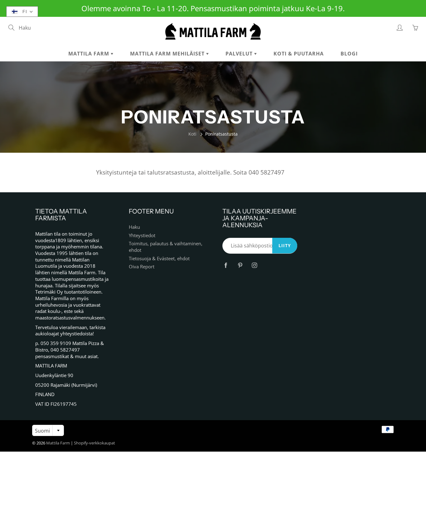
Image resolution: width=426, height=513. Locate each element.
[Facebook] (225, 265)
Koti (192, 134)
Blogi (349, 53)
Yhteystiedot (142, 235)
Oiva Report (141, 267)
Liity (284, 245)
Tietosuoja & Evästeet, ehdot (159, 258)
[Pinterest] (240, 265)
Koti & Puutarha (299, 53)
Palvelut (239, 53)
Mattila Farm (89, 53)
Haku (134, 227)
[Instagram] (254, 265)
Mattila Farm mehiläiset (168, 53)
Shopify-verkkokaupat (94, 443)
